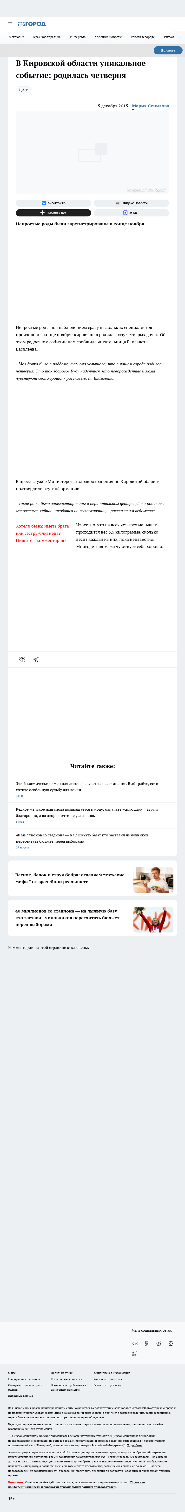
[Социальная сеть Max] (131, 212)
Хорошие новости (108, 37)
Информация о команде (24, 1379)
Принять (168, 50)
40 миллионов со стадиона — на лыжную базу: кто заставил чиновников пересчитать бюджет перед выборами (82, 841)
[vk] (22, 659)
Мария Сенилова (150, 106)
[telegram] (37, 659)
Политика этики (62, 1373)
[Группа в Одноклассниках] (147, 1343)
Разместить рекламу (107, 1385)
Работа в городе (143, 37)
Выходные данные (20, 1395)
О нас (12, 1373)
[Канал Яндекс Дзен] (53, 212)
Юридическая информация (111, 1373)
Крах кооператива (47, 37)
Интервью (78, 37)
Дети (24, 89)
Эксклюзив (16, 37)
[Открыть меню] (10, 24)
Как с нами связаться (107, 1379)
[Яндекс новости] (131, 203)
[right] (179, 37)
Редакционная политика (67, 1379)
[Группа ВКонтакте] (53, 203)
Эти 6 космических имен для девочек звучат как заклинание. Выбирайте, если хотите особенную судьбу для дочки (87, 789)
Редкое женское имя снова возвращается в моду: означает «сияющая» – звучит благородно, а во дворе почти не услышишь (87, 815)
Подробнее (134, 1445)
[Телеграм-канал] (159, 1343)
